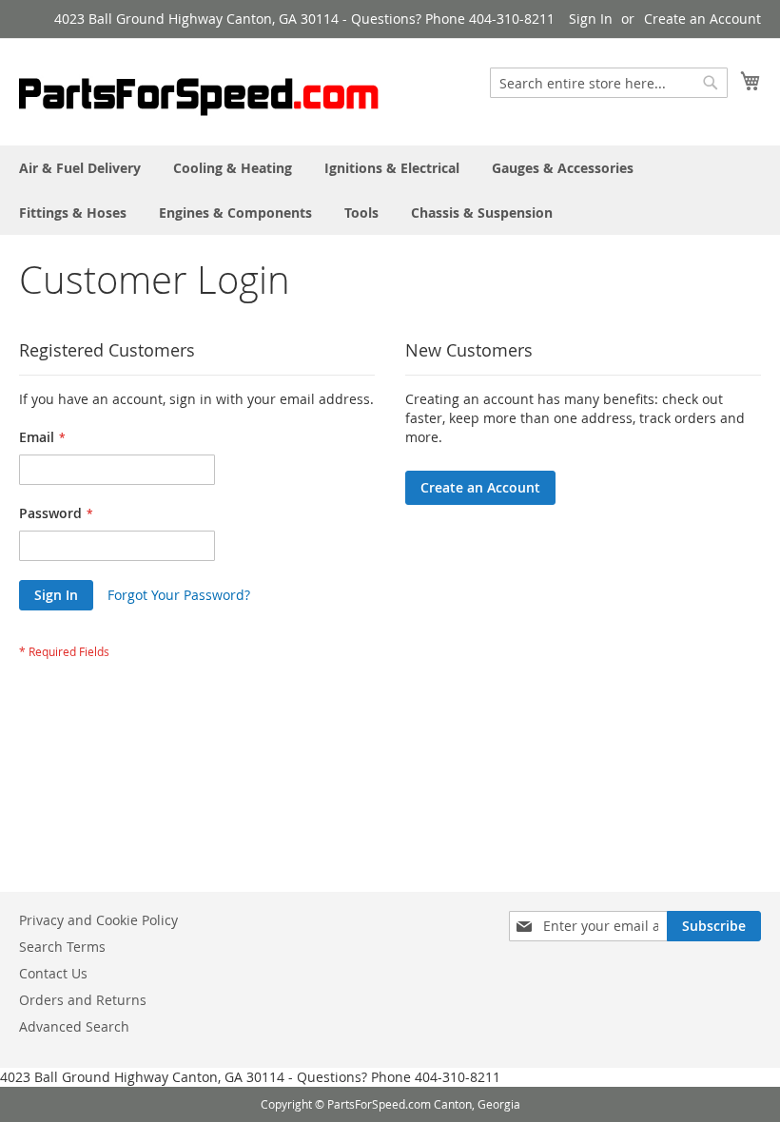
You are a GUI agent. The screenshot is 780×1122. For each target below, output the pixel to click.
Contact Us (53, 973)
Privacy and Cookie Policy (98, 920)
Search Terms (62, 947)
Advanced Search (74, 1026)
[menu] (390, 190)
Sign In (591, 19)
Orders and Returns (82, 1000)
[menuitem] (80, 168)
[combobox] (609, 83)
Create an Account (702, 19)
